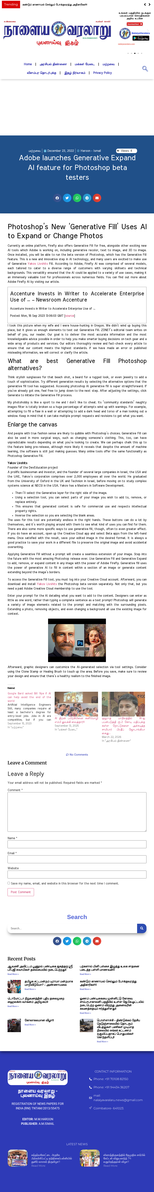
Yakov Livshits (38, 263)
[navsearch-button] (145, 68)
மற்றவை (109, 64)
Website (13, 868)
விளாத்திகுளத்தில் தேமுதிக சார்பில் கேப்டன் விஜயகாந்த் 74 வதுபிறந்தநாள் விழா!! (124, 1158)
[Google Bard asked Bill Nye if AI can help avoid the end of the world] (31, 710)
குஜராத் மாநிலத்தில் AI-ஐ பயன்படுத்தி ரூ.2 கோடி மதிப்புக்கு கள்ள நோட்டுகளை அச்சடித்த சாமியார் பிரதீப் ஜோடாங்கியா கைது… (123, 726)
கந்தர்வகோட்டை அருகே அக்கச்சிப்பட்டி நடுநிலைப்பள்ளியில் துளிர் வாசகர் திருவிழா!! (51, 1158)
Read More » (13, 974)
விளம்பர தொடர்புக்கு (41, 72)
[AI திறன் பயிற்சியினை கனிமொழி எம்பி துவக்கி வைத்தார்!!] (76, 704)
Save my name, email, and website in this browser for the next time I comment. (65, 883)
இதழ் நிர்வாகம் (74, 72)
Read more (38, 1165)
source (69, 315)
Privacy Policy (102, 72)
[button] (149, 4)
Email (12, 853)
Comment (15, 790)
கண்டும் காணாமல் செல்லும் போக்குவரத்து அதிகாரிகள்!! (54, 5)
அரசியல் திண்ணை (53, 64)
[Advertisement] (77, 107)
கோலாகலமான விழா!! (39, 1020)
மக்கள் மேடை (85, 64)
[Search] (141, 928)
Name (12, 838)
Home (28, 64)
